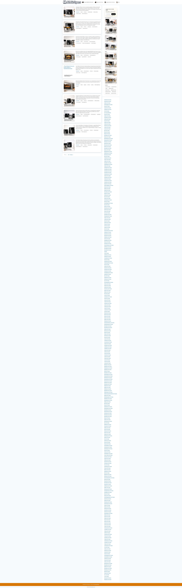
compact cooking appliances (86, 43)
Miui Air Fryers (107, 403)
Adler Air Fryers (107, 102)
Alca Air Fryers (107, 114)
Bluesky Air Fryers (107, 141)
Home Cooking (78, 131)
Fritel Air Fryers (107, 227)
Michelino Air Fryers (108, 398)
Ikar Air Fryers (107, 275)
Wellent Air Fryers (107, 566)
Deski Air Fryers (107, 190)
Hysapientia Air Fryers (108, 272)
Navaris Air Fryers (107, 426)
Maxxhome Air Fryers (108, 379)
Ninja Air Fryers (107, 437)
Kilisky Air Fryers (107, 319)
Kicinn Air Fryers (107, 317)
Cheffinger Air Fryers (108, 164)
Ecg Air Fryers (107, 204)
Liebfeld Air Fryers (107, 348)
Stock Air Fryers (107, 516)
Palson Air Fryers (107, 458)
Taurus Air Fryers (107, 524)
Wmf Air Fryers (107, 571)
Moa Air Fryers (107, 405)
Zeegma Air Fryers (107, 579)
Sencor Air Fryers (107, 495)
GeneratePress (96, 584)
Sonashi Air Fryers (107, 510)
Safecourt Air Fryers (108, 485)
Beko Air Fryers (107, 133)
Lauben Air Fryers (107, 340)
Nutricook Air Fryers (108, 447)
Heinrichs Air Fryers (108, 261)
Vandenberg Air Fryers (108, 555)
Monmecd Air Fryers (108, 411)
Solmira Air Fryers (107, 508)
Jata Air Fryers (107, 295)
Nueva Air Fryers (107, 443)
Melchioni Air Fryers (108, 390)
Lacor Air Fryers (107, 338)
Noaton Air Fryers (107, 440)
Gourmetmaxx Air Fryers (109, 245)
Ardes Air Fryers (107, 122)
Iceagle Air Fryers (107, 274)
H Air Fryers (106, 253)
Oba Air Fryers (107, 450)
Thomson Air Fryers (108, 534)
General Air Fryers (114, 86)
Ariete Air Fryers (107, 123)
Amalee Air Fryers (107, 117)
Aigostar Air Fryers (107, 109)
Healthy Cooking (78, 13)
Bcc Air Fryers (107, 130)
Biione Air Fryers (107, 136)
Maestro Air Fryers (107, 364)
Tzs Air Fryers (106, 547)
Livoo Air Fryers (107, 353)
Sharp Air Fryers (107, 500)
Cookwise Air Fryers (108, 174)
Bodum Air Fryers (107, 146)
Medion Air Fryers (107, 388)
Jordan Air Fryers (107, 306)
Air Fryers (85, 100)
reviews (77, 86)
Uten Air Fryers (107, 553)
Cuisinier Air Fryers (107, 182)
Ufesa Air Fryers (107, 548)
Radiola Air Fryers (107, 471)
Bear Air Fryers (107, 132)
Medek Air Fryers (107, 385)
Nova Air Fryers (107, 442)
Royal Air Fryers (107, 479)
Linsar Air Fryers (107, 350)
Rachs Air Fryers (107, 469)
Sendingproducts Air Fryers (109, 497)
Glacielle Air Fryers (107, 240)
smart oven (89, 56)
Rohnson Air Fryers (107, 476)
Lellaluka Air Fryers (108, 346)
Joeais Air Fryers (107, 301)
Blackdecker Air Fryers (108, 138)
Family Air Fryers (107, 219)
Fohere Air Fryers (107, 222)
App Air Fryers (107, 120)
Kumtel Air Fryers (107, 335)
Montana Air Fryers (108, 413)
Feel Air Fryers (107, 220)
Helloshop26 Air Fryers (108, 262)
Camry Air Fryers (107, 159)
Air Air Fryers (106, 111)
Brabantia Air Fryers (108, 151)
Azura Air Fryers (107, 128)
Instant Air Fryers (107, 285)
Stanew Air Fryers (107, 511)
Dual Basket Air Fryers (108, 203)
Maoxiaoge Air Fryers (108, 374)
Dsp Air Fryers (107, 201)
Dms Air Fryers (107, 196)
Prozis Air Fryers (107, 468)
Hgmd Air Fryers (107, 266)
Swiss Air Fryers (107, 521)
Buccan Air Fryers (107, 154)
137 (69, 154)
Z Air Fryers (106, 576)
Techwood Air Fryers (108, 527)
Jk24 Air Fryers (107, 298)
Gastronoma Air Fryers (108, 230)
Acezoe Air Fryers (107, 101)
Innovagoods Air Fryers (108, 282)
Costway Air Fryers (107, 177)
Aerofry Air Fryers (107, 107)
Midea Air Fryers (107, 401)
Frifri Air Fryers (107, 225)
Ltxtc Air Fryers (107, 359)
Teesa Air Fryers (107, 531)
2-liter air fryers (86, 41)
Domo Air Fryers (107, 198)
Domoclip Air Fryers (108, 199)
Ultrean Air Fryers (107, 550)
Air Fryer (85, 26)
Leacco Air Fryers (107, 343)
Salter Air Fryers (108, 93)
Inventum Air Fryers (108, 288)
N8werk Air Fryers (107, 424)
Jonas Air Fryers (107, 304)
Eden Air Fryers (107, 206)
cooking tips (89, 26)
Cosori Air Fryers (107, 175)
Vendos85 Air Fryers (108, 556)
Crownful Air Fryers (108, 180)
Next (71, 154)
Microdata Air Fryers (108, 400)
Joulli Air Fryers (107, 308)
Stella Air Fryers (107, 514)
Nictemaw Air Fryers (108, 435)
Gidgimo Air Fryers (107, 237)
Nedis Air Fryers (107, 427)
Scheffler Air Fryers (108, 492)
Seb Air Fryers (107, 493)
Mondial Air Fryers (107, 409)
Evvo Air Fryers (107, 212)
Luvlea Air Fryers (107, 363)
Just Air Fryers (107, 311)
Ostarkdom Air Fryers (108, 453)
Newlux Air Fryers (107, 430)
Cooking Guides (96, 130)
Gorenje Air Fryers (107, 243)
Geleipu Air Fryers (107, 232)
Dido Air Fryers (107, 193)
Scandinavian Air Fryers (108, 490)
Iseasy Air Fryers (107, 290)
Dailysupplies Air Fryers (108, 185)
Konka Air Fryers (107, 329)
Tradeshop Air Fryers (108, 540)
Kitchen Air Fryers (107, 321)
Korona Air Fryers (107, 330)
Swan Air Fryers (107, 519)
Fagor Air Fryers (107, 217)
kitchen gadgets (93, 43)
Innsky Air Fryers (107, 283)
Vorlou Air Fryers (107, 561)
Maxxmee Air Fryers (108, 380)
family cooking (78, 72)
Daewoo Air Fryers (107, 183)
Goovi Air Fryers (107, 241)
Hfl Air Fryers (106, 264)
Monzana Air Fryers (108, 414)
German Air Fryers (107, 235)
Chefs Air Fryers (107, 165)
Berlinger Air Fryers (108, 135)
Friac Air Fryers (107, 224)
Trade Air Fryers (107, 539)
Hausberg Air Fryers (108, 258)
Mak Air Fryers (107, 371)
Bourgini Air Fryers (107, 148)
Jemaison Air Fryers (108, 296)
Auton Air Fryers (107, 127)
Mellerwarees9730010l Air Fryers (110, 393)
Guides (82, 26)
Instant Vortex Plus (94, 26)
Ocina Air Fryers (107, 451)
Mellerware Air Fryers (108, 392)
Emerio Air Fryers (107, 209)
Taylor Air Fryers (107, 526)
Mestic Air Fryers (107, 395)
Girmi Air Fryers (107, 238)
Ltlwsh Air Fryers (107, 358)
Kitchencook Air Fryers (108, 324)
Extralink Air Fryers (107, 214)
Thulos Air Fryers (107, 535)
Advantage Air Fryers (108, 104)
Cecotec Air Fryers (113, 93)
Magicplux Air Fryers (108, 367)
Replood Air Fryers (107, 474)
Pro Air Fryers (106, 464)
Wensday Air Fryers (108, 568)
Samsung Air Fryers (108, 489)
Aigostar (85, 84)
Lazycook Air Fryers (108, 342)
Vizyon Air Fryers (107, 560)
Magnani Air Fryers (107, 369)
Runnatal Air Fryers (108, 482)
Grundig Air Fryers (107, 248)
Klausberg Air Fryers (108, 327)
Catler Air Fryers (107, 161)
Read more (77, 26)
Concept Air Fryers (107, 172)
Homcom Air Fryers (108, 269)
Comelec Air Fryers (107, 169)
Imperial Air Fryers (107, 277)
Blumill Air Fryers (107, 143)
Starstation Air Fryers (108, 513)
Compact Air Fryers (108, 170)
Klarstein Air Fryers (108, 91)
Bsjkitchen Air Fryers (108, 153)
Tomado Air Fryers (107, 537)
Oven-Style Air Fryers (108, 455)
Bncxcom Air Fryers (108, 144)
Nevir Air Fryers (107, 429)
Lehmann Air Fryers (108, 345)
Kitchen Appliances (84, 13)
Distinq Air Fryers (107, 195)
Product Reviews (85, 28)
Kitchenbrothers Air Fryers (109, 322)
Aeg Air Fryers (107, 106)
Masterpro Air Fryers (108, 377)
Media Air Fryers (107, 387)
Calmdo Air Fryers (107, 157)
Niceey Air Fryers (107, 434)
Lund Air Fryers (107, 361)
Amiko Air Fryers (107, 119)
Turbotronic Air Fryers (108, 545)
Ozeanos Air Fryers (108, 456)
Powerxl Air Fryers (107, 461)
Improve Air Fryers (107, 279)
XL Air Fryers (106, 574)
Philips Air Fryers (111, 88)
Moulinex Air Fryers (108, 416)
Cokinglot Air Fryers (108, 167)
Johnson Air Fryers (107, 303)
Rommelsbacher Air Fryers (109, 477)
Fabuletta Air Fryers (108, 216)
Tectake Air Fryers (107, 529)
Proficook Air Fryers (108, 466)
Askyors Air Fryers (107, 125)
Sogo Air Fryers (107, 505)
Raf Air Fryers (106, 472)
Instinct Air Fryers (107, 287)
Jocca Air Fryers (107, 300)
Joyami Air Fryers (107, 309)
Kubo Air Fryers (107, 332)
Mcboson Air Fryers (108, 382)
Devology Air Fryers (108, 191)
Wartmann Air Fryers (108, 563)
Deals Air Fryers (107, 188)
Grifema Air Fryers (107, 246)
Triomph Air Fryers (107, 542)
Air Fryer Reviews (78, 43)
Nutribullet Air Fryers (108, 445)
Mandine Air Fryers (107, 372)
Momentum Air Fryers (108, 408)
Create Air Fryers (107, 178)
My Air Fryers (106, 422)
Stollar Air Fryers (107, 518)
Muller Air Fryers (107, 419)
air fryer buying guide (92, 41)
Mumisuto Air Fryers (108, 421)
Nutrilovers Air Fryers (108, 448)
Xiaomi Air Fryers (107, 573)
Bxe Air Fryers (107, 156)
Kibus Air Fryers (107, 316)
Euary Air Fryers (107, 211)
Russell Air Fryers (107, 484)
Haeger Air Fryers (107, 256)
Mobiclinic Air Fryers (108, 406)
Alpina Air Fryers (107, 115)
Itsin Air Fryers (107, 293)
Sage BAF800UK (84, 56)
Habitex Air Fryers (107, 254)
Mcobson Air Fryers (108, 384)
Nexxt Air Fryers (107, 432)
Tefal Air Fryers (114, 91)
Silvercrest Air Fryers (108, 503)
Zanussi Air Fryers (107, 577)
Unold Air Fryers (107, 552)
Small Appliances (84, 102)
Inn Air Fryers (106, 280)
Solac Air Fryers (107, 506)
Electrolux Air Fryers (108, 207)
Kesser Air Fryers (107, 314)
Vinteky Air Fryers (107, 558)
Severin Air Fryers (107, 498)
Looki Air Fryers (107, 356)
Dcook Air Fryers (107, 186)
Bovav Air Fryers (107, 149)
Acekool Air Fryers (107, 99)
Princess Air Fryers (107, 463)
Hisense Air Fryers (107, 267)
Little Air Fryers (107, 351)
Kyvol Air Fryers (107, 337)
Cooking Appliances (92, 55)
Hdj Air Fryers (106, 259)
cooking (92, 84)
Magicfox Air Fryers (108, 366)
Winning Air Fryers (107, 569)
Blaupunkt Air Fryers (108, 140)
